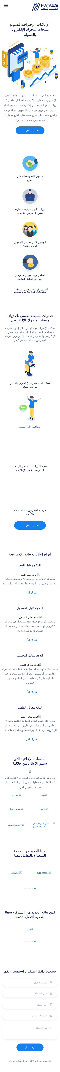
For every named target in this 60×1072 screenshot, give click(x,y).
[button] (35, 888)
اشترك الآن (32, 130)
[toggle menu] (5, 5)
